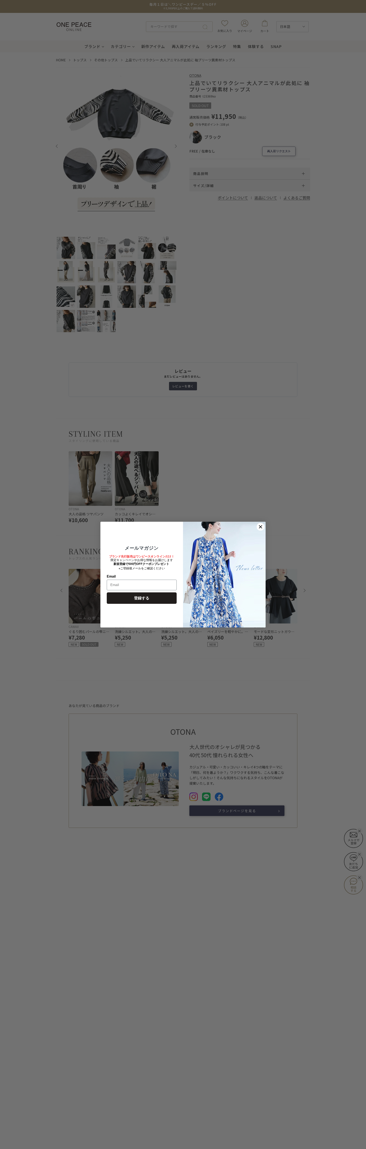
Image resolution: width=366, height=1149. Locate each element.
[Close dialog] (260, 526)
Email (111, 576)
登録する (141, 598)
